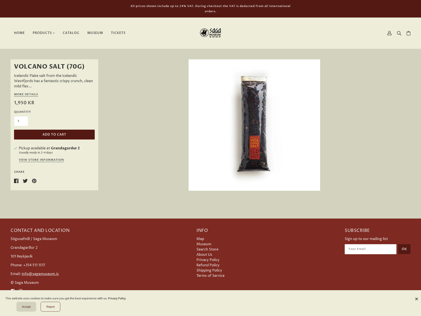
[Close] (416, 297)
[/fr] (210, 32)
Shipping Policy (209, 270)
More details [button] (26, 94)
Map (200, 239)
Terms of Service (210, 275)
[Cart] (408, 33)
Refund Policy (207, 265)
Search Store (207, 249)
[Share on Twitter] (25, 181)
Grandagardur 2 (65, 148)
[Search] (399, 33)
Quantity (22, 112)
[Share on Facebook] (16, 181)
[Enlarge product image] (254, 125)
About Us (204, 254)
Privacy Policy (207, 260)
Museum (203, 244)
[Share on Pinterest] (34, 181)
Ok (404, 249)
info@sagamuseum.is (40, 274)
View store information (41, 160)
